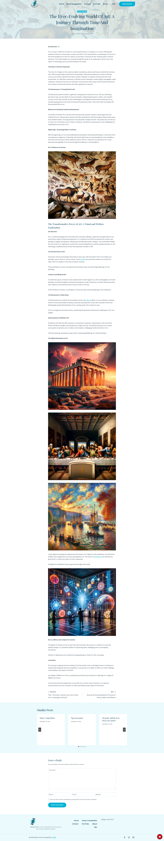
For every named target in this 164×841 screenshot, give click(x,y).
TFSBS (54, 837)
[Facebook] (124, 837)
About (94, 824)
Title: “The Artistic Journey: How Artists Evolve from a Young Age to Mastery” (63, 694)
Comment (52, 770)
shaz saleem (76, 33)
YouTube (96, 4)
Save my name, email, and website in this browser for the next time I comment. (73, 799)
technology (97, 557)
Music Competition (73, 4)
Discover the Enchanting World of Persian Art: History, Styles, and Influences (101, 694)
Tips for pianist (77, 718)
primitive (83, 259)
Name (51, 794)
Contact (87, 4)
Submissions (127, 4)
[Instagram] (133, 837)
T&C (113, 4)
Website (98, 794)
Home (61, 4)
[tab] (78, 746)
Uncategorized (82, 11)
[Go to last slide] (39, 730)
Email (74, 794)
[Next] (124, 730)
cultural (88, 300)
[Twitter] (129, 837)
